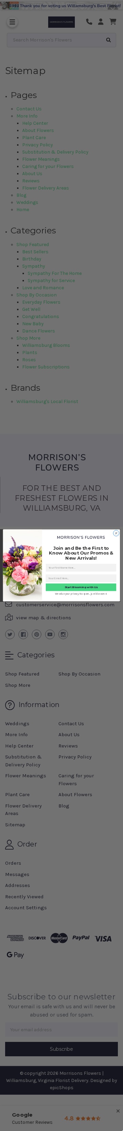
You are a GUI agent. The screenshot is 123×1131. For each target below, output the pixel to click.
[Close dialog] (116, 533)
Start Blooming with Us (81, 587)
